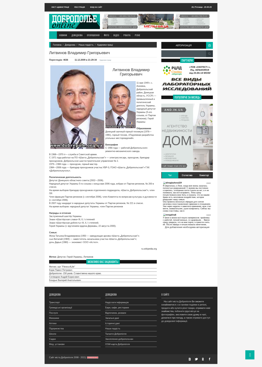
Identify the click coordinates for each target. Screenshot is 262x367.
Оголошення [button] (93, 35)
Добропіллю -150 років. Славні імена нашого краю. (75, 273)
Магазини (54, 318)
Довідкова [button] (76, 35)
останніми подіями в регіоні (192, 304)
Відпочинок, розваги (115, 313)
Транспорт (54, 302)
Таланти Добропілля (115, 334)
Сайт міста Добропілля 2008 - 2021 (67, 357)
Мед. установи (56, 344)
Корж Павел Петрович (60, 270)
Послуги (53, 313)
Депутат (61, 256)
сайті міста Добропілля (179, 301)
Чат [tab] (170, 175)
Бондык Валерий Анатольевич (65, 280)
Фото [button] (106, 35)
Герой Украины (74, 256)
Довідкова (70, 44)
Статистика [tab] (187, 175)
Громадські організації (60, 307)
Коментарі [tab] (204, 175)
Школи (52, 334)
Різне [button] (137, 35)
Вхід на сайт (96, 7)
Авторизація (184, 45)
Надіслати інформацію (117, 302)
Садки (52, 339)
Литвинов (88, 256)
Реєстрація (79, 7)
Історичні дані (112, 323)
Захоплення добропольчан (119, 339)
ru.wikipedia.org (149, 248)
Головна (57, 44)
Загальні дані (112, 318)
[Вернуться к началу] (249, 354)
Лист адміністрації (60, 7)
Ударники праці (105, 44)
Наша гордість (86, 44)
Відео (116, 35)
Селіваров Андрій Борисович (64, 277)
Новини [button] (63, 35)
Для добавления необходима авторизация (187, 227)
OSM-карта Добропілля (117, 344)
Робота (126, 35)
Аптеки (52, 323)
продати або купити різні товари (178, 308)
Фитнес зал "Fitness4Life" (62, 266)
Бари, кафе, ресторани (117, 307)
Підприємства (56, 328)
